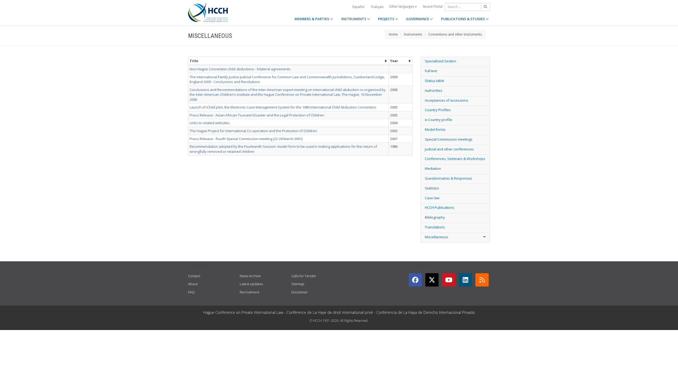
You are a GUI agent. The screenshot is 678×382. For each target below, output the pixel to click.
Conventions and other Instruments (455, 34)
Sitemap (297, 283)
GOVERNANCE (418, 18)
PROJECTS (386, 18)
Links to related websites (210, 122)
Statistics (432, 188)
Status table (434, 80)
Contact (194, 276)
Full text (431, 70)
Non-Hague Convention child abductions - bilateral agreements (240, 69)
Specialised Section (440, 61)
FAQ (191, 292)
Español (358, 7)
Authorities (433, 90)
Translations (435, 227)
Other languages (402, 6)
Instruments (413, 34)
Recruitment (249, 292)
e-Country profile (438, 119)
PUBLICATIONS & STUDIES (463, 18)
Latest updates (251, 283)
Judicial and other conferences (449, 149)
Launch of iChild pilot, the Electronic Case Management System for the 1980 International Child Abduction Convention (283, 107)
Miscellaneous (436, 237)
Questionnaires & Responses (448, 178)
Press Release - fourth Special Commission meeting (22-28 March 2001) (246, 138)
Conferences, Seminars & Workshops (455, 158)
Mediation (433, 168)
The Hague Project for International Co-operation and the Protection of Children (253, 130)
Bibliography (435, 217)
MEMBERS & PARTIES (312, 18)
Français (377, 7)
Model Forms (435, 129)
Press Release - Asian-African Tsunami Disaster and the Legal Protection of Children (257, 115)
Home (393, 34)
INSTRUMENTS (354, 18)
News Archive (250, 276)
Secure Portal (433, 6)
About (193, 283)
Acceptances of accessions (446, 100)
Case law (432, 198)
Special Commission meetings (448, 139)
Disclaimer (299, 292)
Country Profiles (438, 109)
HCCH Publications (439, 207)
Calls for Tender (303, 276)
